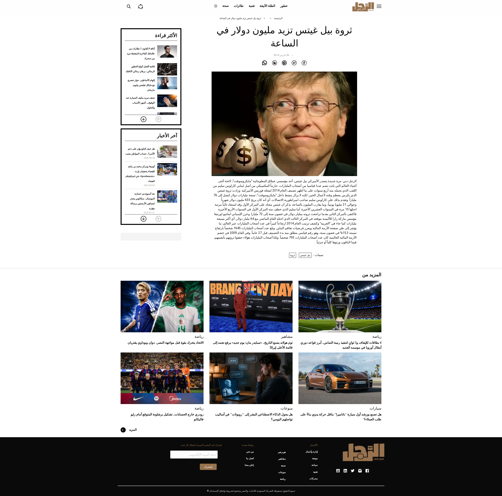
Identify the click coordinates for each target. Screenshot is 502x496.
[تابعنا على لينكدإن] (345, 470)
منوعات (287, 408)
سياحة (315, 465)
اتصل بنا (250, 458)
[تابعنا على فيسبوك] (367, 470)
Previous (158, 119)
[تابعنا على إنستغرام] (360, 470)
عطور (284, 6)
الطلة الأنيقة (267, 6)
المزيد (132, 430)
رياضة (376, 336)
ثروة (292, 255)
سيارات (375, 408)
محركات (313, 478)
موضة (315, 458)
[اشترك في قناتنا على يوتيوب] (338, 470)
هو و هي (282, 452)
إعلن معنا (249, 465)
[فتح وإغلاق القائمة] (379, 7)
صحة (225, 6)
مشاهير (287, 336)
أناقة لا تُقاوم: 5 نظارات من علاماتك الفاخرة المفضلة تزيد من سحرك (141, 53)
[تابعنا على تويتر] (352, 470)
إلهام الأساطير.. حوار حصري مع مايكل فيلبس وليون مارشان (141, 85)
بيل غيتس (305, 255)
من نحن (250, 451)
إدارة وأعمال (312, 451)
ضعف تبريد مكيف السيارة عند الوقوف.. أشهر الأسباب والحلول (140, 102)
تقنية (252, 6)
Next (143, 119)
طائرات (239, 6)
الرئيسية (278, 18)
